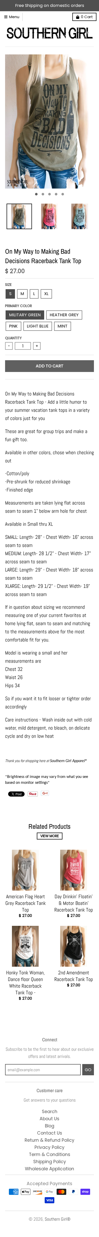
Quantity (13, 338)
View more (49, 836)
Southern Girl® (58, 1219)
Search (49, 1111)
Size (8, 284)
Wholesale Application (49, 1169)
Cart (87, 16)
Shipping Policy (49, 1162)
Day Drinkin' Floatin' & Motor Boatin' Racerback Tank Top (73, 903)
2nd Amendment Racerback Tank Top (73, 976)
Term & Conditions (49, 1154)
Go (88, 1070)
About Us (49, 1119)
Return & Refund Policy (49, 1140)
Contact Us (49, 1133)
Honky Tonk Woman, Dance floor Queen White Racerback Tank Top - (25, 982)
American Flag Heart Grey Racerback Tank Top (25, 903)
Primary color (18, 306)
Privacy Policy (49, 1147)
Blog (49, 1126)
